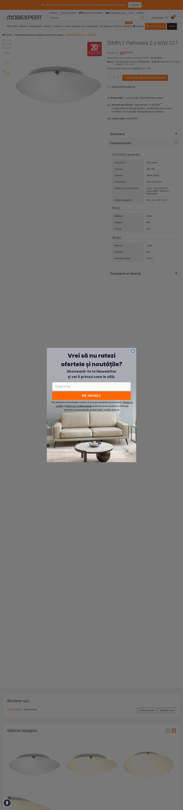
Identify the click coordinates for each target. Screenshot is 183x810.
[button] (7, 803)
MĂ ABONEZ (91, 395)
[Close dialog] (133, 351)
